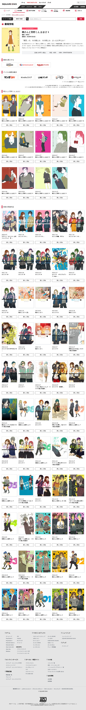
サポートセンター (48, 688)
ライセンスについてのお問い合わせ (56, 671)
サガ (27, 669)
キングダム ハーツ (30, 667)
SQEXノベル (50, 642)
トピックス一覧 (51, 663)
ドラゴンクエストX (21, 649)
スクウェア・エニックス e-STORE (14, 663)
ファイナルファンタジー (31, 665)
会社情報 (50, 679)
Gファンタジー (36, 640)
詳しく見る (9, 125)
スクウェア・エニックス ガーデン (13, 679)
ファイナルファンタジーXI (23, 653)
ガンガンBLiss (51, 645)
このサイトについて (26, 688)
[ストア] (23, 6)
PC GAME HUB (29, 673)
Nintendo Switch (10, 645)
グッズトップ (65, 646)
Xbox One (8, 649)
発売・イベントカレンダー (54, 665)
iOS (18, 636)
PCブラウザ (20, 640)
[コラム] (40, 6)
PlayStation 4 (9, 640)
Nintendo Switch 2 (10, 642)
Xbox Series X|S (10, 647)
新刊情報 (8, 14)
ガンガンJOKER (37, 642)
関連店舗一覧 (9, 674)
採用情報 (50, 681)
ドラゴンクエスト (30, 663)
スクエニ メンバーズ (10, 665)
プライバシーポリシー (37, 688)
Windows (8, 651)
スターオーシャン (30, 671)
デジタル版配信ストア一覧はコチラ (74, 81)
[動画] (35, 6)
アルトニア (8, 677)
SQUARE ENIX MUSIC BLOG (69, 638)
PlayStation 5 (9, 638)
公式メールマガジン (52, 669)
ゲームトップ (9, 636)
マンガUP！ (50, 638)
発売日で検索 (19, 18)
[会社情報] (76, 6)
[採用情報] (82, 6)
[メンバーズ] (29, 6)
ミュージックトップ (66, 636)
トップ (3, 14)
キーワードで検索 (7, 18)
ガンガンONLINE (52, 636)
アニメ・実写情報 (52, 647)
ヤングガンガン (36, 645)
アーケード (19, 642)
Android (19, 638)
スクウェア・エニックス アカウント (14, 667)
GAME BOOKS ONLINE (53, 640)
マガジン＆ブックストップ (39, 636)
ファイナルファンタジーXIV (23, 651)
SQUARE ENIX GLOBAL (67, 688)
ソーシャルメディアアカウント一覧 (56, 667)
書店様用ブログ (16, 688)
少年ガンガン (36, 638)
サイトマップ (57, 688)
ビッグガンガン (36, 647)
